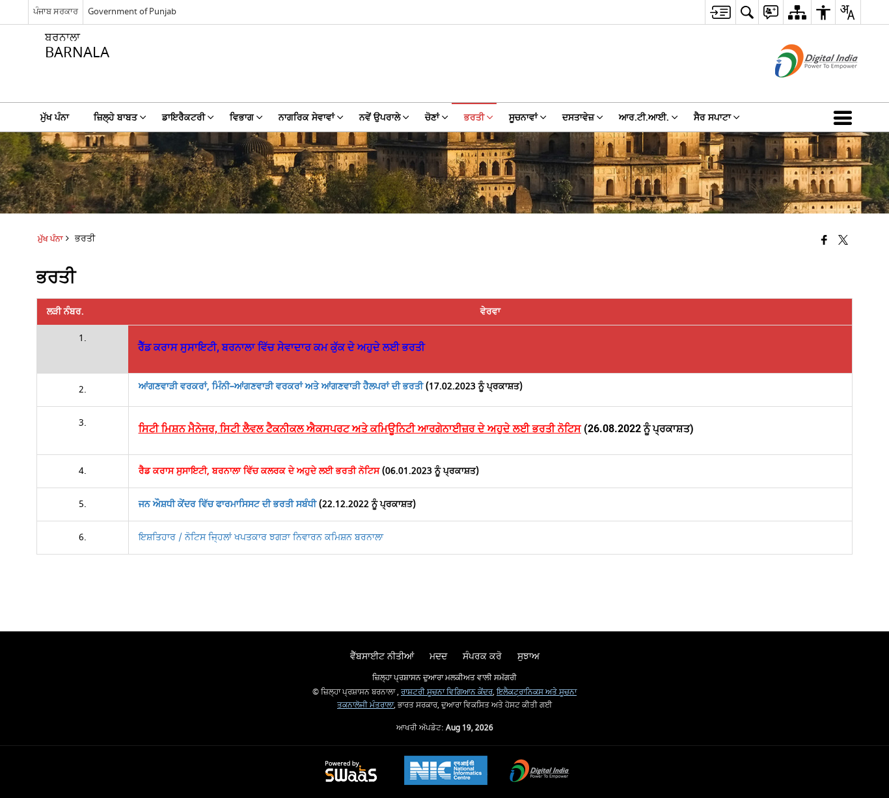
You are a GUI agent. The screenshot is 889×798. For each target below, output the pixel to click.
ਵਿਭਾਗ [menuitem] (242, 117)
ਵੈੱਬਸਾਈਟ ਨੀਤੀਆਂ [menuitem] (382, 656)
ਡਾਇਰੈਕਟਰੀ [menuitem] (183, 117)
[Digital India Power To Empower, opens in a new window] (539, 772)
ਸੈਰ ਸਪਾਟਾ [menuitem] (712, 117)
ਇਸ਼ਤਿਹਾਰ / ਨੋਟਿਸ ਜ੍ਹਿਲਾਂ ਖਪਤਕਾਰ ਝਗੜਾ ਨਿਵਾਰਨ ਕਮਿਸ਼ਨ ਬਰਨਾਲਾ (261, 537)
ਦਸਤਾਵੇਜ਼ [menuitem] (578, 117)
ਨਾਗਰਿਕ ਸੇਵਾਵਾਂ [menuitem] (307, 117)
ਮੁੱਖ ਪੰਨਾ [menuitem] (54, 117)
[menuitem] (720, 12)
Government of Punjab (132, 11)
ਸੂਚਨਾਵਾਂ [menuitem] (523, 117)
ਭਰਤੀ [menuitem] (474, 117)
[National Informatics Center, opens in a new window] (445, 772)
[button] (845, 117)
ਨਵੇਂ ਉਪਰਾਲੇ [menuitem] (379, 117)
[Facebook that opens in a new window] (824, 241)
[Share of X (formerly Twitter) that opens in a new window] (843, 241)
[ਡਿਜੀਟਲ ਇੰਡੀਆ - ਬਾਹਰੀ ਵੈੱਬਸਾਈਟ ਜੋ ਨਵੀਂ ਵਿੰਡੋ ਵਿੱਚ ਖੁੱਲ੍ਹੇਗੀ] (800, 89)
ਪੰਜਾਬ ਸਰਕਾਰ (55, 11)
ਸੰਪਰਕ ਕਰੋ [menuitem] (482, 656)
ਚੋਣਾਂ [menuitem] (432, 117)
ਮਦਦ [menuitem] (438, 656)
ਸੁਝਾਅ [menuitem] (528, 656)
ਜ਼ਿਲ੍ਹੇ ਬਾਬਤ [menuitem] (115, 117)
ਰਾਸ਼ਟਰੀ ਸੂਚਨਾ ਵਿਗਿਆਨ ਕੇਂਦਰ (447, 692)
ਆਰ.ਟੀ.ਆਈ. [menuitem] (644, 117)
